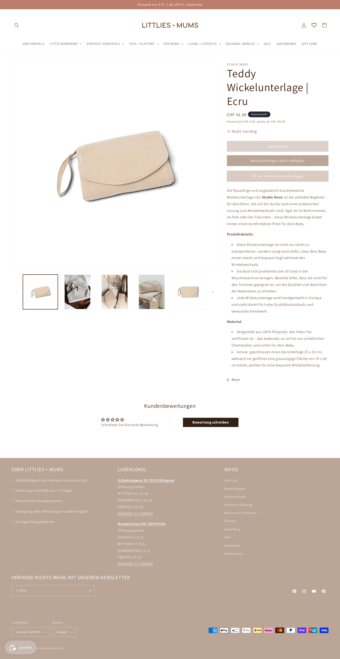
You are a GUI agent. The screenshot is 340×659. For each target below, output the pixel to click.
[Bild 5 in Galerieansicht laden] (188, 292)
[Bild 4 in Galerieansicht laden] (151, 292)
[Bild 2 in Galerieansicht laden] (77, 292)
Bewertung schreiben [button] (210, 422)
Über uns (231, 480)
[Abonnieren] (89, 590)
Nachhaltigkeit (235, 488)
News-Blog (232, 529)
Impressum (232, 545)
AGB (227, 537)
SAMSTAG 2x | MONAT (135, 513)
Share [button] (236, 379)
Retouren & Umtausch (240, 513)
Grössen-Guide (235, 497)
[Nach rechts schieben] (212, 292)
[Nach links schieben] (17, 292)
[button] (17, 25)
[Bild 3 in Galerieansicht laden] (114, 292)
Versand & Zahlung (238, 505)
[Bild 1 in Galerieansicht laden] (40, 292)
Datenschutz (233, 553)
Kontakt (230, 521)
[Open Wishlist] (314, 25)
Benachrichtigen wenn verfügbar (278, 160)
